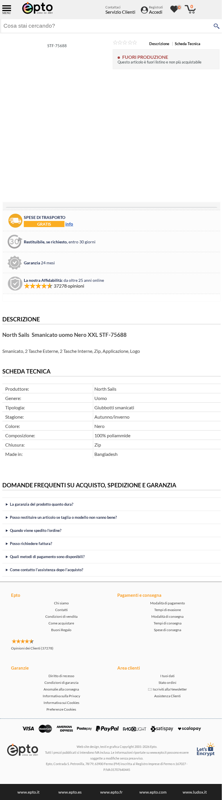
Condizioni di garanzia (60, 682)
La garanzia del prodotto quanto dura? (41, 504)
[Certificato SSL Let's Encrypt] (201, 749)
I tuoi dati (164, 676)
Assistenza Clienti (164, 696)
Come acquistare (60, 623)
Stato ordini (164, 682)
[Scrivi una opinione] (125, 43)
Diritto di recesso (60, 676)
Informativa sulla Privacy (60, 696)
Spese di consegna (164, 630)
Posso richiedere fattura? (31, 543)
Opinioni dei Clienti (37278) (32, 648)
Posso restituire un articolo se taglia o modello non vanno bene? (63, 517)
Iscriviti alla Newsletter (166, 689)
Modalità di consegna (164, 616)
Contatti (60, 610)
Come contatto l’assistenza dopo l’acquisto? (46, 569)
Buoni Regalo (60, 630)
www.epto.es (68, 792)
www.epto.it (26, 792)
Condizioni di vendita (60, 616)
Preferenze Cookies (60, 709)
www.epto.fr (109, 792)
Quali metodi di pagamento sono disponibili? (47, 556)
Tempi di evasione (164, 610)
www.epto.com (151, 792)
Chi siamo (60, 603)
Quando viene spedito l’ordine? (35, 530)
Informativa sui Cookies (60, 703)
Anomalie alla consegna (60, 689)
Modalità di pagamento (164, 603)
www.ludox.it (192, 792)
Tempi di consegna (164, 623)
